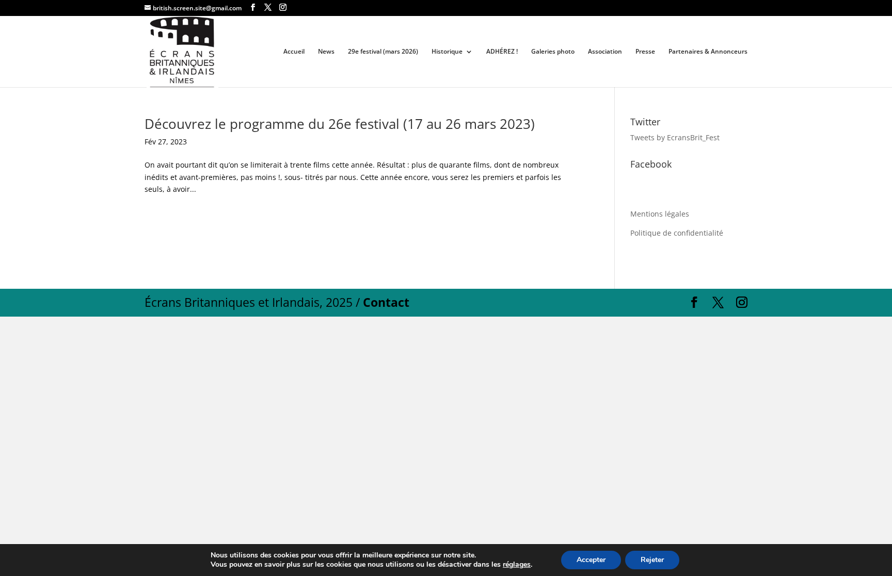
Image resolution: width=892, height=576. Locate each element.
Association (605, 52)
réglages (517, 564)
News (326, 52)
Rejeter (652, 560)
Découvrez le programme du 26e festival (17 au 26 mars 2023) (340, 123)
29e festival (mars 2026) (383, 52)
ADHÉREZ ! (502, 52)
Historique (447, 52)
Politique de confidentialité (676, 233)
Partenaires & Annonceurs (707, 52)
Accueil (294, 52)
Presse (645, 52)
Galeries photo (553, 52)
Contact (386, 302)
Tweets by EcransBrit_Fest (675, 137)
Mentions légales (659, 214)
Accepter (591, 560)
